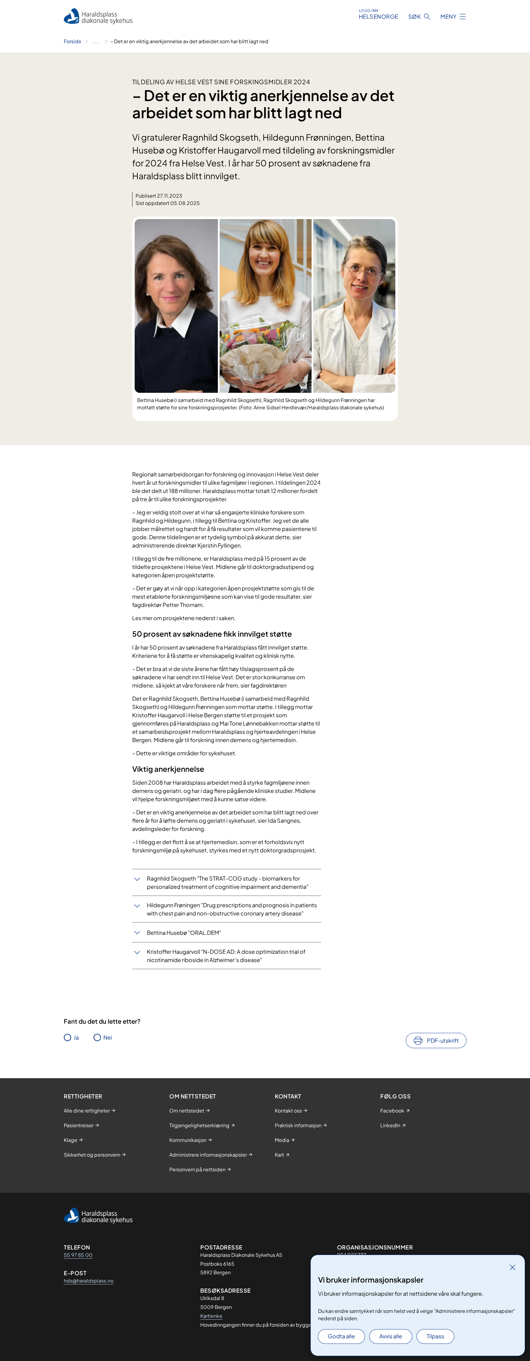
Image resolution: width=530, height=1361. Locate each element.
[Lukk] (512, 1267)
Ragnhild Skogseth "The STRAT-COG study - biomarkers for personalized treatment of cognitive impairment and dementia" (228, 882)
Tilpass (435, 1336)
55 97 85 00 (78, 1255)
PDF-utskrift (443, 1040)
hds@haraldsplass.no (88, 1280)
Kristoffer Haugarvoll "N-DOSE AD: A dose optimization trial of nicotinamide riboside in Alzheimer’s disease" (226, 955)
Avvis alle (390, 1336)
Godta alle (341, 1336)
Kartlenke (211, 1316)
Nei (107, 1037)
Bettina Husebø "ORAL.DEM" (184, 932)
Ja (76, 1037)
